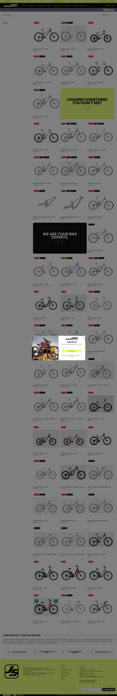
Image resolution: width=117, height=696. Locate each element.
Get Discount (71, 351)
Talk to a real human (109, 689)
